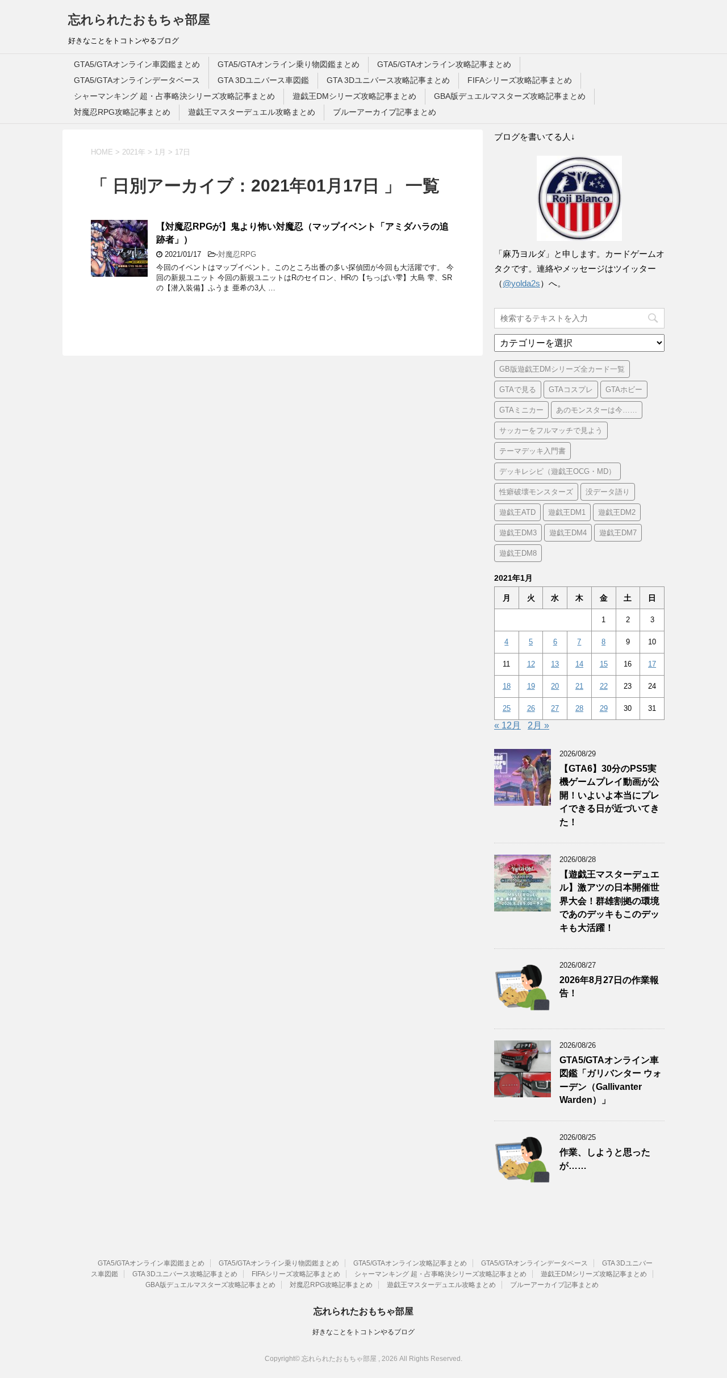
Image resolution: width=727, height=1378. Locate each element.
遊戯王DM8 (518, 553)
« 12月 (507, 725)
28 (579, 708)
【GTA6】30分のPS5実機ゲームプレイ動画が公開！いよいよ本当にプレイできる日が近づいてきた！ (609, 795)
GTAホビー (623, 389)
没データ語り (608, 492)
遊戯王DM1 (567, 512)
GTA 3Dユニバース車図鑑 (263, 80)
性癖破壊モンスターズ (536, 492)
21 (579, 686)
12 (531, 664)
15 (604, 664)
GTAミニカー (521, 410)
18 (507, 686)
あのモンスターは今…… (596, 410)
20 (555, 686)
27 (555, 708)
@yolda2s (521, 283)
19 (531, 686)
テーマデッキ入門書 (532, 451)
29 (604, 708)
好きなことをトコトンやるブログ (363, 1332)
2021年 (133, 152)
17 (652, 664)
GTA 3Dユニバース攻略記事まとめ (388, 80)
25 (507, 708)
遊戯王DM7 (618, 532)
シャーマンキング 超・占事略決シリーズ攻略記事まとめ (174, 96)
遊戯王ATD (517, 512)
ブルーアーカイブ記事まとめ (384, 111)
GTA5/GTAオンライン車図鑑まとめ (137, 64)
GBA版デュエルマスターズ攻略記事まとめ (510, 96)
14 (579, 664)
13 (555, 664)
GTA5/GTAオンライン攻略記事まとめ (444, 64)
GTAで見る (517, 389)
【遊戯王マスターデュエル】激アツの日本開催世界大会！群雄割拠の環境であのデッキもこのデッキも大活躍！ (609, 900)
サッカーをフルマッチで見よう (551, 430)
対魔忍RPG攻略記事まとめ (122, 111)
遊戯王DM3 (518, 532)
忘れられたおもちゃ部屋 (139, 20)
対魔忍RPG (237, 254)
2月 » (538, 725)
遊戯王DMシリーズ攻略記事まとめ (354, 96)
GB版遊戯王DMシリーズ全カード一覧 (562, 369)
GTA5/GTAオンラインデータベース (137, 80)
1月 (160, 152)
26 (531, 708)
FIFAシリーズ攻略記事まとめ (519, 80)
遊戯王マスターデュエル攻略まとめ (251, 111)
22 (604, 686)
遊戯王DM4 (568, 532)
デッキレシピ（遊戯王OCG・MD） (557, 471)
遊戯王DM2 (617, 512)
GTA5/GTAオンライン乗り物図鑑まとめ (289, 64)
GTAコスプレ (571, 389)
